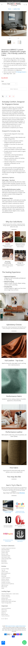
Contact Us (4, 611)
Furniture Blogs (5, 568)
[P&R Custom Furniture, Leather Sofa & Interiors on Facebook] (3, 619)
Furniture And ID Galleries (7, 583)
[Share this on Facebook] (6, 96)
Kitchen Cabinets (5, 551)
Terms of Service (5, 616)
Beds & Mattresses (5, 573)
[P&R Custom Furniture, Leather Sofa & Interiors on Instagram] (5, 619)
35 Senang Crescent (21, 72)
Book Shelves (4, 563)
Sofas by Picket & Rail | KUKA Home (10, 593)
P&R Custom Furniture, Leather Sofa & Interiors (15, 626)
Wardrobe (3, 576)
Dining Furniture (5, 580)
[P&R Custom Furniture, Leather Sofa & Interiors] (14, 5)
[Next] (18, 38)
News (2, 588)
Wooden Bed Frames (6, 599)
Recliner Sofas (4, 554)
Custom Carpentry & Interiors (8, 548)
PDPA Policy (4, 610)
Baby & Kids (4, 586)
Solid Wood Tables (5, 557)
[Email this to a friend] (13, 96)
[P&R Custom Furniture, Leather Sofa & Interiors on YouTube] (7, 619)
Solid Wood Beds (5, 549)
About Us (3, 613)
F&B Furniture (4, 585)
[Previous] (10, 38)
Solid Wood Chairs (5, 555)
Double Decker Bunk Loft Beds (8, 601)
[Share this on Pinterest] (9, 96)
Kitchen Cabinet (5, 579)
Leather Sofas (16, 9)
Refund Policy (4, 614)
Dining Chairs (4, 598)
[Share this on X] (2, 96)
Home (9, 9)
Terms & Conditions (6, 608)
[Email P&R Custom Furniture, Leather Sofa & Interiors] (2, 619)
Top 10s (3, 570)
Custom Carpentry (5, 577)
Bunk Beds (4, 560)
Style (2, 81)
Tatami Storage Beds (6, 558)
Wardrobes (4, 561)
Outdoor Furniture (5, 582)
